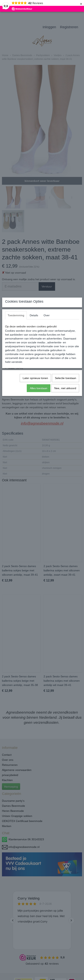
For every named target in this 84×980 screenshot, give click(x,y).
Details (34, 315)
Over (47, 315)
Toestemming (16, 315)
